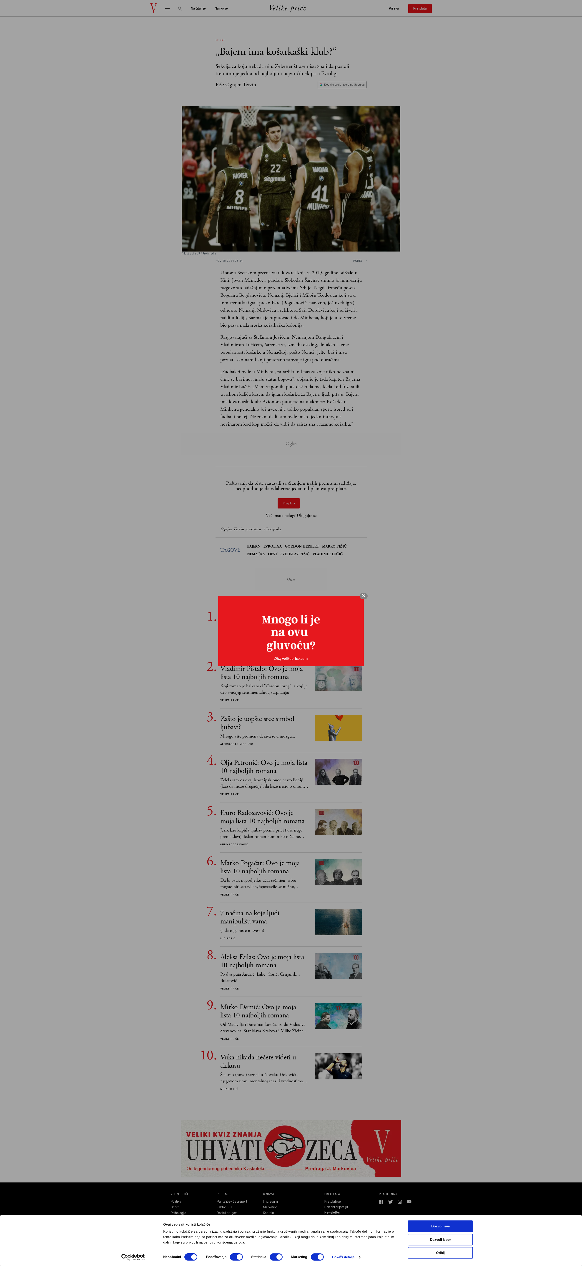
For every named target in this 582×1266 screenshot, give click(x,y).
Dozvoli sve (440, 1226)
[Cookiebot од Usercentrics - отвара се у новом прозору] (133, 1257)
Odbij (440, 1253)
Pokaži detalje (343, 1257)
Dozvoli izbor (440, 1239)
